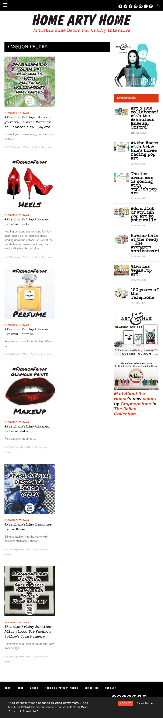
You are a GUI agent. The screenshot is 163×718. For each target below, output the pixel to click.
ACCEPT (125, 703)
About (34, 688)
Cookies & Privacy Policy (61, 688)
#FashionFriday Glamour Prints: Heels (27, 222)
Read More (145, 703)
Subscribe (91, 688)
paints (149, 398)
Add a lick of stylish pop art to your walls (143, 215)
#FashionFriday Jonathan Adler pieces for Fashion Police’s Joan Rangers (28, 632)
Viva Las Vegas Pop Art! (141, 271)
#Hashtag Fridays (16, 113)
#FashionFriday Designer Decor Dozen (28, 527)
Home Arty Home (44, 147)
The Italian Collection (125, 411)
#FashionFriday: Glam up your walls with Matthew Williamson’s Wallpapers (27, 122)
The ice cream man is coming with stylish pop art (144, 183)
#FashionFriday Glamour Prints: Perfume (27, 332)
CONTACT (110, 688)
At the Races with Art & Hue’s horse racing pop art (144, 151)
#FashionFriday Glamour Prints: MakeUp (27, 429)
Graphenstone (136, 403)
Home (7, 688)
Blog (20, 688)
